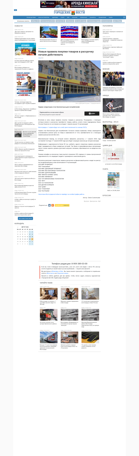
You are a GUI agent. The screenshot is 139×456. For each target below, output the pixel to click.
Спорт (62, 17)
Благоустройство (43, 17)
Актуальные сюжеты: (23, 21)
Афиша (106, 95)
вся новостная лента (25, 218)
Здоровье (55, 17)
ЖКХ (68, 17)
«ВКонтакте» (50, 273)
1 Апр (39, 57)
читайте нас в (62, 205)
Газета (110, 17)
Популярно (108, 26)
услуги (87, 201)
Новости (19, 26)
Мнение (106, 69)
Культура (74, 17)
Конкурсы (93, 17)
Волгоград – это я (110, 122)
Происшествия (31, 17)
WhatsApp (55, 271)
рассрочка (94, 201)
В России (107, 195)
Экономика (42, 48)
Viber (61, 271)
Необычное (83, 17)
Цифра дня (107, 145)
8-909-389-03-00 (79, 263)
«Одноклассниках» (62, 273)
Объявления (102, 17)
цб (99, 201)
